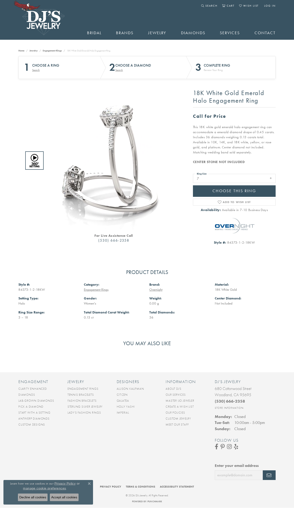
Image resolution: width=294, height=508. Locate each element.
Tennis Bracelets (81, 395)
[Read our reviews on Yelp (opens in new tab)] (236, 446)
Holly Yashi (126, 407)
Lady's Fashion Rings (84, 413)
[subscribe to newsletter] (269, 475)
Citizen (122, 395)
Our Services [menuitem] (176, 395)
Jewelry (157, 32)
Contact (265, 32)
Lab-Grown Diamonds (36, 401)
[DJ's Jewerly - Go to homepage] (45, 20)
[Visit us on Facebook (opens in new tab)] (216, 446)
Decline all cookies (32, 497)
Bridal (94, 32)
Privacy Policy (110, 486)
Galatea (123, 401)
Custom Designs (31, 424)
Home (21, 50)
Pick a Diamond (30, 407)
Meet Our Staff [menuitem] (177, 424)
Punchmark (154, 501)
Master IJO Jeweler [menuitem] (180, 401)
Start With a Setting (34, 413)
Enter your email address (237, 465)
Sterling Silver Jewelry (85, 407)
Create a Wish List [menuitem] (180, 407)
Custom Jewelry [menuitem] (178, 419)
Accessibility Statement (177, 486)
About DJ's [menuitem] (173, 389)
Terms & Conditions (140, 486)
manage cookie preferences (44, 488)
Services (230, 32)
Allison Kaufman (130, 389)
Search (36, 70)
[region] (112, 160)
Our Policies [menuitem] (175, 413)
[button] (209, 5)
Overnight (155, 290)
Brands (124, 32)
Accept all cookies (64, 497)
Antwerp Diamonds (34, 419)
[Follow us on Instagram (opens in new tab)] (229, 446)
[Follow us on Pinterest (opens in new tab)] (222, 446)
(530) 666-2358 (113, 240)
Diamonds (193, 32)
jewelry (33, 50)
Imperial (123, 413)
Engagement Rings (52, 50)
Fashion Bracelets (82, 401)
